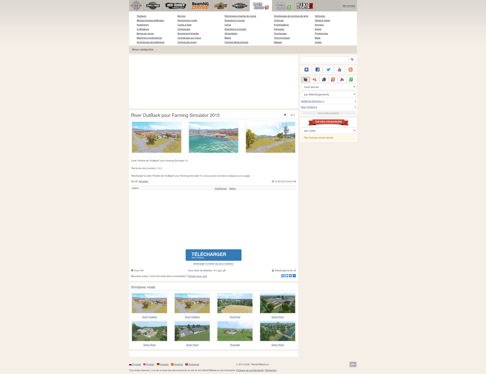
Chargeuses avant (187, 42)
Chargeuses (184, 29)
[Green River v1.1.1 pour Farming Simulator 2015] (277, 303)
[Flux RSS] (350, 69)
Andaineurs (143, 24)
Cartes (318, 42)
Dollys (228, 24)
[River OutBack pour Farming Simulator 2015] (156, 137)
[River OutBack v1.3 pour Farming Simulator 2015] (149, 303)
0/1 (220, 270)
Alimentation (231, 33)
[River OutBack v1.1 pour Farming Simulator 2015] (192, 303)
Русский (136, 364)
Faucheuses (280, 33)
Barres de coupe (145, 33)
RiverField (235, 316)
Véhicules (320, 15)
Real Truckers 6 (309, 107)
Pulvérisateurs (281, 24)
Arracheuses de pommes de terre (291, 15)
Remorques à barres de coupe (240, 15)
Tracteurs (141, 15)
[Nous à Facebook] (317, 69)
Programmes (321, 33)
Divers (318, 29)
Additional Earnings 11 (312, 101)
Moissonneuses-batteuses (150, 20)
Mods (317, 37)
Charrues (279, 20)
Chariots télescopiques (236, 42)
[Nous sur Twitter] (328, 69)
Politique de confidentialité (250, 370)
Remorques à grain (187, 20)
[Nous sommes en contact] (306, 69)
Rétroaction (271, 370)
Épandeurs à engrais (235, 29)
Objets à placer (322, 20)
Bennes (181, 15)
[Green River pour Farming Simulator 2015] (192, 331)
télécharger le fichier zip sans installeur (213, 263)
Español (178, 364)
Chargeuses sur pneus (189, 37)
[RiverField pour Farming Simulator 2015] (234, 303)
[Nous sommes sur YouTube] (339, 69)
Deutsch (164, 364)
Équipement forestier (188, 33)
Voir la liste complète (328, 112)
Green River (277, 316)
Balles (228, 37)
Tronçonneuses (282, 37)
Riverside (235, 344)
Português (194, 364)
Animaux (319, 24)
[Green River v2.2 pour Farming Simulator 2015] (277, 331)
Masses (278, 42)
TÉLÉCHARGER (209, 255)
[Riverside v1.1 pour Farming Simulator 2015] (234, 331)
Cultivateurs (143, 29)
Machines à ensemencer (149, 37)
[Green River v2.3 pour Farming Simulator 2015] (149, 331)
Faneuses (279, 29)
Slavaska (143, 181)
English (150, 364)
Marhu (232, 188)
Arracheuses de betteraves (150, 42)
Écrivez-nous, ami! (197, 276)
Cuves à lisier (185, 24)
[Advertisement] (213, 81)
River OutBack (149, 316)
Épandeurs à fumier (235, 20)
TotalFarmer (221, 188)
